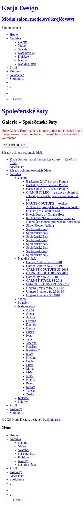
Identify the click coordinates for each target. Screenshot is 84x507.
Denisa (30, 328)
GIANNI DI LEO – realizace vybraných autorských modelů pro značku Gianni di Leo (52, 196)
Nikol (29, 376)
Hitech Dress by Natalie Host (45, 214)
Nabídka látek (27, 64)
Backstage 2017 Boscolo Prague (47, 181)
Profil (13, 67)
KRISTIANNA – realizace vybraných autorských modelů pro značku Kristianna (53, 220)
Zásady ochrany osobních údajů (22, 152)
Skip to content (11, 27)
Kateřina (31, 346)
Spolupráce (17, 78)
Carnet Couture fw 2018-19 (44, 266)
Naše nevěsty (26, 53)
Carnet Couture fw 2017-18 (44, 262)
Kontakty (16, 71)
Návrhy (23, 60)
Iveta (29, 335)
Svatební (23, 49)
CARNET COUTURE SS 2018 (47, 269)
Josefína (31, 343)
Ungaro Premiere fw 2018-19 (45, 291)
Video (22, 45)
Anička (30, 317)
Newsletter (17, 75)
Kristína (31, 357)
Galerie (22, 42)
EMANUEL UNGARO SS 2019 (47, 284)
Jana (29, 339)
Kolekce (23, 56)
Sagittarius (54, 419)
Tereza (30, 390)
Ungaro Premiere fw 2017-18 (45, 288)
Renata (30, 387)
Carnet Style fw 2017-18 (42, 277)
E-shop (17, 99)
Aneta (30, 313)
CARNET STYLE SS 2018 (44, 280)
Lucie (29, 361)
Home (14, 34)
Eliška (30, 332)
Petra (29, 383)
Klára (29, 354)
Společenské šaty (37, 229)
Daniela (31, 324)
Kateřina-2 (33, 350)
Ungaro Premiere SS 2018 (43, 295)
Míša (29, 372)
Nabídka (15, 38)
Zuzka (30, 394)
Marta (30, 368)
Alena (30, 310)
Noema (30, 379)
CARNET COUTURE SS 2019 (47, 273)
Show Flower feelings (40, 225)
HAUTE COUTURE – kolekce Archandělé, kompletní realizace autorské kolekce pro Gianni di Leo (52, 207)
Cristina (31, 321)
